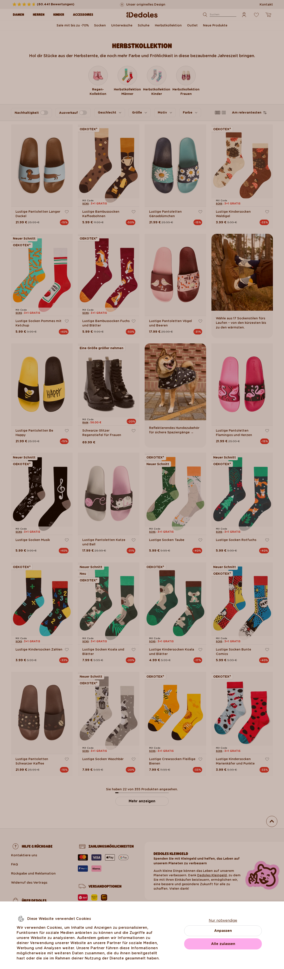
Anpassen (223, 931)
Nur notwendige (223, 920)
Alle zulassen (223, 944)
